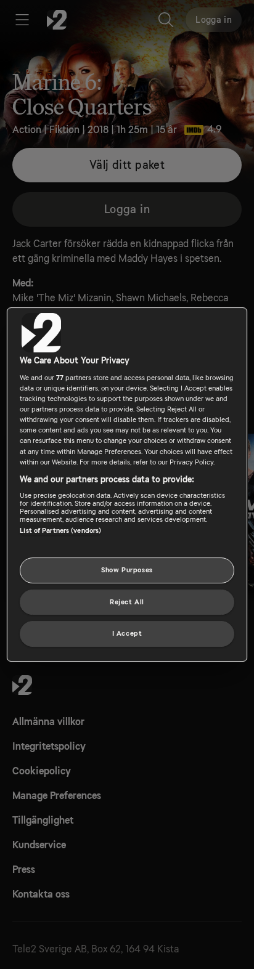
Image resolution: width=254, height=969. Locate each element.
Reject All (127, 602)
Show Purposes (126, 570)
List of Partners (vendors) (60, 531)
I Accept (127, 634)
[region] (126, 485)
